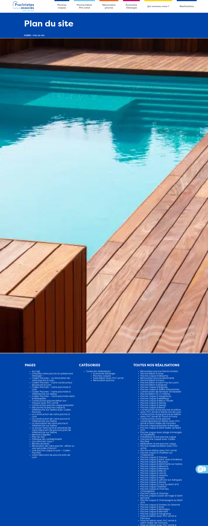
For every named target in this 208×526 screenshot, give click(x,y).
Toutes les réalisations (98, 371)
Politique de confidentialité (47, 439)
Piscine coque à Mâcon (153, 471)
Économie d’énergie (131, 6)
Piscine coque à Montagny (155, 509)
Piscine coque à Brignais (154, 387)
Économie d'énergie (104, 373)
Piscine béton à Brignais (153, 385)
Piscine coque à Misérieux (154, 398)
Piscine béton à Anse (151, 373)
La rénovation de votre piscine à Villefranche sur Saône (50, 424)
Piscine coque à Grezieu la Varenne (160, 505)
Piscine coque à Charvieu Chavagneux (154, 490)
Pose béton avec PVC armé (108, 378)
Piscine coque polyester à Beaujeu (159, 426)
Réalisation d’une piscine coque (158, 444)
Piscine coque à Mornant (154, 511)
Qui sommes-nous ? (158, 6)
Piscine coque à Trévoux (153, 457)
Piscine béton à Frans (152, 380)
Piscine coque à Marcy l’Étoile (156, 401)
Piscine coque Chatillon (153, 487)
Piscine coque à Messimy (154, 376)
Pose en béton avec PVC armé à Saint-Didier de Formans (158, 521)
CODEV (27, 35)
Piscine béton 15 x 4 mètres (155, 394)
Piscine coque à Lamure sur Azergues (161, 480)
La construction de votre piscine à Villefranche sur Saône (51, 420)
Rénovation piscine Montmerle (157, 378)
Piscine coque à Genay (153, 403)
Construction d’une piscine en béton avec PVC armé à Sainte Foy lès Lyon (160, 411)
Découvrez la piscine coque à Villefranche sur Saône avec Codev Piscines (51, 409)
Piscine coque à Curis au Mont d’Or (159, 484)
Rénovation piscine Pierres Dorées (159, 371)
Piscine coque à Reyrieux (154, 462)
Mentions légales (41, 435)
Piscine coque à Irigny (152, 478)
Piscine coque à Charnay (154, 493)
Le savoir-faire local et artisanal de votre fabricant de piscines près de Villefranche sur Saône (51, 430)
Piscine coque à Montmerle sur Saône (161, 464)
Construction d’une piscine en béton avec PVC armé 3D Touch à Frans (160, 415)
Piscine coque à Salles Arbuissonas (159, 389)
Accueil (36, 371)
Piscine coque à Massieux (154, 468)
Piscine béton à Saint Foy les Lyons (159, 383)
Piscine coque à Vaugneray (155, 396)
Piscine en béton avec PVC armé (158, 450)
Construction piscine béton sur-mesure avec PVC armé (49, 402)
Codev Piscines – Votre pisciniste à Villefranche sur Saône (51, 393)
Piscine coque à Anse (152, 507)
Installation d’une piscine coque (158, 437)
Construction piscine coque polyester (53, 405)
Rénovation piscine (109, 6)
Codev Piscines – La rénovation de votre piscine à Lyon (51, 379)
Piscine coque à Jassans (154, 475)
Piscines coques (62, 6)
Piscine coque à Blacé (152, 407)
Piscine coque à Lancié (153, 473)
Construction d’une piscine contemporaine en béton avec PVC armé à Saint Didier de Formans (160, 421)
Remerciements (41, 444)
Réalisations (187, 6)
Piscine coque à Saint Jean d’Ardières (161, 459)
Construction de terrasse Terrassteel (160, 392)
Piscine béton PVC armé (84, 6)
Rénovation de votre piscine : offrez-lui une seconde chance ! (53, 447)
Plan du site (38, 437)
